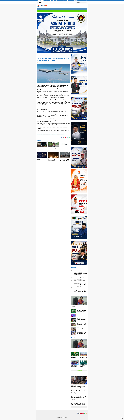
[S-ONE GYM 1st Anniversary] (83, 362)
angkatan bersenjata (40, 134)
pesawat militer (55, 134)
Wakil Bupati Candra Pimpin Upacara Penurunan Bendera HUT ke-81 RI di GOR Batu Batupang (80, 288)
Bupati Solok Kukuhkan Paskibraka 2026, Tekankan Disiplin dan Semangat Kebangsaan (80, 277)
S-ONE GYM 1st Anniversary (82, 366)
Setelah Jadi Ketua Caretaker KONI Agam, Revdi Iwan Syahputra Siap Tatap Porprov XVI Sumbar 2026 (78, 307)
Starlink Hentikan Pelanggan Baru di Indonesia (52, 148)
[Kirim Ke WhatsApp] (69, 137)
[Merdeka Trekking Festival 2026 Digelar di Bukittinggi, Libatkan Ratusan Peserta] (73, 324)
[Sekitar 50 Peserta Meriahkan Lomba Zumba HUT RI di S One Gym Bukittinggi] (73, 320)
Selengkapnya (79, 370)
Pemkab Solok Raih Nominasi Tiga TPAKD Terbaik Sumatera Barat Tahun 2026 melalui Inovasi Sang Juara (82, 315)
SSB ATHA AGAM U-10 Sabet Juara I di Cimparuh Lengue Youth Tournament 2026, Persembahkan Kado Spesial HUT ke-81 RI (80, 284)
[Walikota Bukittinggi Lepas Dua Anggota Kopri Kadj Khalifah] (73, 329)
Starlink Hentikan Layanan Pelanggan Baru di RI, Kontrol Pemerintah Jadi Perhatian (52, 159)
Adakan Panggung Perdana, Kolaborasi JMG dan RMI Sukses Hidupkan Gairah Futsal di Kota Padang (75, 366)
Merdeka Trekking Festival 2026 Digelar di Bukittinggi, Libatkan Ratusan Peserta (81, 324)
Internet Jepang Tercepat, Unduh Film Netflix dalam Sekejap (42, 159)
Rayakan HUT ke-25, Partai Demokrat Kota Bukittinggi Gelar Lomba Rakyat (80, 274)
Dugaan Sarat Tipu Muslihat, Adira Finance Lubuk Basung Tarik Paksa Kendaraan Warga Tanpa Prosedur (79, 397)
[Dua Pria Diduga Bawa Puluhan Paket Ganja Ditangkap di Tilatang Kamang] (79, 380)
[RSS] (86, 413)
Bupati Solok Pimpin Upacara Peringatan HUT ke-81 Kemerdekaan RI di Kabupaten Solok (80, 291)
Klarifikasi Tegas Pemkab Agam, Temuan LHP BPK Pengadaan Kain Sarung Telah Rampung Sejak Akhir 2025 (79, 390)
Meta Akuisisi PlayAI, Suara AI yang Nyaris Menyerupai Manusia (65, 148)
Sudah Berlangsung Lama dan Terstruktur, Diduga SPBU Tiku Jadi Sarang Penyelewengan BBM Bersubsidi (78, 394)
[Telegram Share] (67, 137)
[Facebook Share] (61, 137)
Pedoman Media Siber (71, 416)
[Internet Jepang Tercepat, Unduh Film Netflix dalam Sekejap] (42, 155)
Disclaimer (65, 416)
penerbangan (50, 134)
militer (46, 134)
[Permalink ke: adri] (37, 62)
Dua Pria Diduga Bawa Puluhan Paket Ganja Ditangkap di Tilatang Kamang (80, 270)
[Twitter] (79, 413)
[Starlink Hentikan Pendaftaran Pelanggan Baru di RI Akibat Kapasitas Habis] (42, 144)
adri (39, 62)
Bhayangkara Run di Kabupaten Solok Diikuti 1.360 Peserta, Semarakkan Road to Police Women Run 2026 (80, 281)
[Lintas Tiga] (42, 5)
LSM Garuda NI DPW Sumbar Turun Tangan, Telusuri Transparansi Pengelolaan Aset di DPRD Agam (78, 404)
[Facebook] (77, 413)
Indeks (40, 2)
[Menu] (37, 2)
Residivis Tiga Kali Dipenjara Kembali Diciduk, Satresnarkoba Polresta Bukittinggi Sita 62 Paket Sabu (78, 400)
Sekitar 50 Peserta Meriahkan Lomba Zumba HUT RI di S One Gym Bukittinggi (82, 320)
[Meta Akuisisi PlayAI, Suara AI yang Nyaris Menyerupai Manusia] (65, 144)
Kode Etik (53, 416)
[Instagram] (83, 413)
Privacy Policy (61, 416)
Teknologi (38, 56)
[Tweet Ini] (63, 137)
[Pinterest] (81, 413)
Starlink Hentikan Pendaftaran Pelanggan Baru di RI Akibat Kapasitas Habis (41, 149)
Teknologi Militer (61, 134)
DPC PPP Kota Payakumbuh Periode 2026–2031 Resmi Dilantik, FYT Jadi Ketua (59, 0)
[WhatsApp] (84, 413)
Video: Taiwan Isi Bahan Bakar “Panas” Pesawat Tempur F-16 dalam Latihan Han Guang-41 (64, 159)
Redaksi (57, 416)
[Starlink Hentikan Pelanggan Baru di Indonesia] (53, 144)
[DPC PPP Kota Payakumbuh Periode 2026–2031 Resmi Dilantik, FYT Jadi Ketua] (73, 311)
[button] (86, 2)
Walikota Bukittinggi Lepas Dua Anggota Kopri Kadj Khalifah (81, 328)
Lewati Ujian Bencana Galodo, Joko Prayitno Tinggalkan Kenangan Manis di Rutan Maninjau (81, 333)
